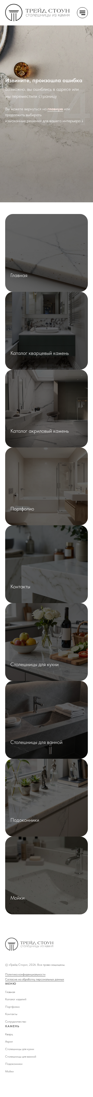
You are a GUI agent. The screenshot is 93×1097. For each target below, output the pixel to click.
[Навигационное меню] (82, 12)
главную (55, 556)
